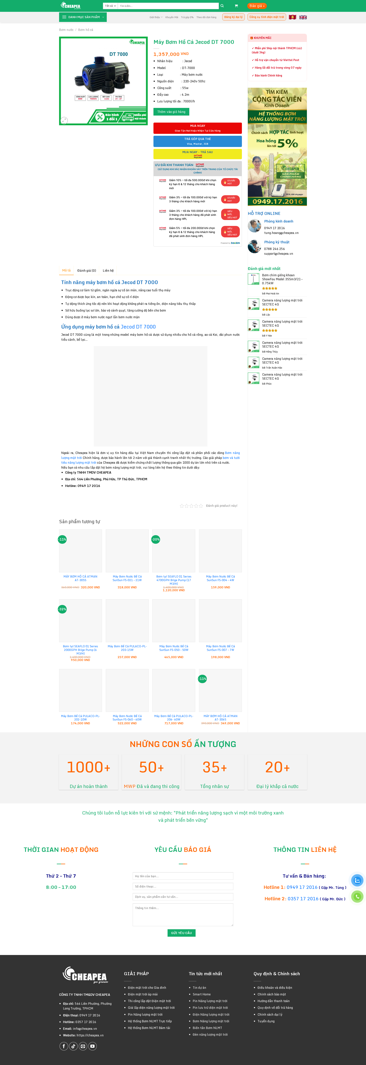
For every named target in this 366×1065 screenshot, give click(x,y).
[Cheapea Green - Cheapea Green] (78, 6)
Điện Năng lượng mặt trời (211, 1014)
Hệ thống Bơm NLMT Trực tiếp (150, 1021)
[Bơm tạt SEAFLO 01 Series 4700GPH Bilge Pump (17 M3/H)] (173, 551)
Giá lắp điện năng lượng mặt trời (151, 1007)
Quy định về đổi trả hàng (275, 1007)
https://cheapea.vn (90, 1035)
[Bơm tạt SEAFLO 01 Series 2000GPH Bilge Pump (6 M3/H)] (80, 620)
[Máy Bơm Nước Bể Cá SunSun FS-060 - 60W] (127, 690)
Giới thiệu (155, 17)
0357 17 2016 (303, 898)
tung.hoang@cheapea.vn (281, 232)
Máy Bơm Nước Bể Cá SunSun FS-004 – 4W (220, 578)
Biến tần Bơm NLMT (207, 1027)
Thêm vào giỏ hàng (171, 111)
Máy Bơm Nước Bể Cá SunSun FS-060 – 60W (127, 717)
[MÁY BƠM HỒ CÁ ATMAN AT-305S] (80, 551)
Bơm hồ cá (85, 29)
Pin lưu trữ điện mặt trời (210, 1007)
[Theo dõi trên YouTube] (92, 1046)
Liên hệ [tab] (108, 270)
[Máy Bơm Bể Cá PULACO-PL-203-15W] (127, 620)
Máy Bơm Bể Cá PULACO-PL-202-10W (80, 717)
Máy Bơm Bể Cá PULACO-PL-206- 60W (173, 717)
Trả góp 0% (187, 17)
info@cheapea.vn (85, 1028)
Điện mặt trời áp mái (143, 994)
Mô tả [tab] (66, 270)
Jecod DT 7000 (138, 327)
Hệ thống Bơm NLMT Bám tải (149, 1027)
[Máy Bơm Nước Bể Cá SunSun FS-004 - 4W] (220, 551)
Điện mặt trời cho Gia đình (147, 987)
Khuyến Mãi (171, 17)
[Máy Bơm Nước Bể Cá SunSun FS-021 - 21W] (127, 551)
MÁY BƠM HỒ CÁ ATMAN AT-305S (80, 578)
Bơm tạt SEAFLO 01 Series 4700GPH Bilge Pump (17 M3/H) (173, 580)
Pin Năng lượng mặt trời (145, 1014)
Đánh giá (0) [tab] (86, 270)
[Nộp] (222, 6)
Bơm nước (66, 29)
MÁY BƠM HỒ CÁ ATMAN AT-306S (221, 717)
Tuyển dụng (266, 1021)
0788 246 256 (274, 248)
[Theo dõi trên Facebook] (63, 1046)
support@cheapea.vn (278, 253)
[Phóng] (64, 120)
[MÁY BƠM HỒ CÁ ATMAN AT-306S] (220, 690)
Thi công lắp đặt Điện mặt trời (149, 1000)
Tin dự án (199, 987)
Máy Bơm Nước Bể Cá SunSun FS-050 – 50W (173, 648)
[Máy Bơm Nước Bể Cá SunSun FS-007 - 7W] (220, 620)
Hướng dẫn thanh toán (274, 1000)
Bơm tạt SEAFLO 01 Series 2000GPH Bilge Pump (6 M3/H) (80, 650)
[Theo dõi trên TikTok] (73, 1046)
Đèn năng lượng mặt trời (210, 1034)
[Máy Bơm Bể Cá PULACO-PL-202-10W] (80, 690)
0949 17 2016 (274, 228)
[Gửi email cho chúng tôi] (83, 1046)
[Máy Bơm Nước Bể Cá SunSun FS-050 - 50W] (173, 620)
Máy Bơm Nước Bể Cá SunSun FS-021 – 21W (127, 578)
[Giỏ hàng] (236, 6)
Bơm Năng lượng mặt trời (211, 1021)
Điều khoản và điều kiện (275, 987)
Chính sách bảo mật (272, 994)
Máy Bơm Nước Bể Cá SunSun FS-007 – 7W (220, 648)
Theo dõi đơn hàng (206, 17)
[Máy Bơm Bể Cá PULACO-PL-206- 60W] (173, 690)
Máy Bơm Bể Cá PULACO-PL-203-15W (127, 648)
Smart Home (202, 994)
